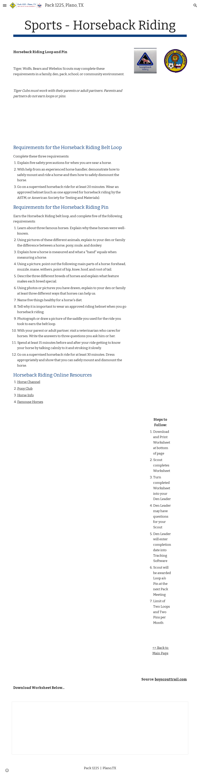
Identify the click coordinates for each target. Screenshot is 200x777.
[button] (4, 5)
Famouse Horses (30, 402)
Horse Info (25, 395)
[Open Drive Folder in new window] (181, 707)
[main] (100, 27)
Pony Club (25, 389)
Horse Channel (28, 382)
